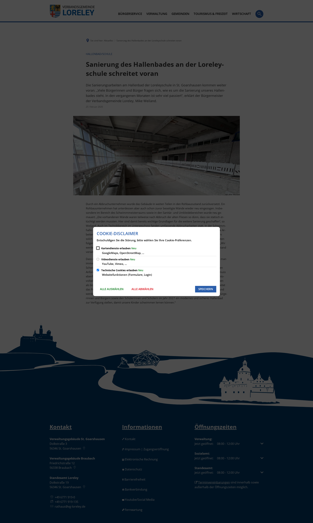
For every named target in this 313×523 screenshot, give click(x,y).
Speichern (205, 289)
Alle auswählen (112, 289)
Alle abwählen (142, 289)
